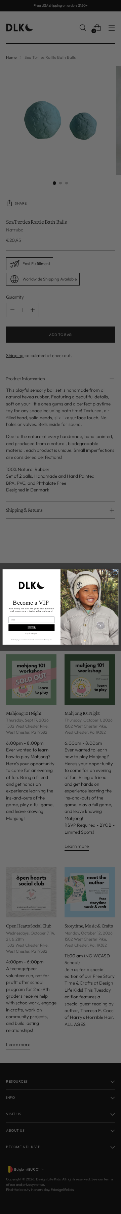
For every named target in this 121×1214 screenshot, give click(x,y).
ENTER (32, 627)
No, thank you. (31, 634)
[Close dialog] (115, 572)
